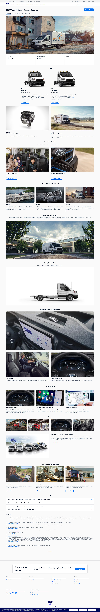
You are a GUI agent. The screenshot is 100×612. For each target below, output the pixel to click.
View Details (25, 102)
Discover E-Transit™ (56, 178)
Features (14, 13)
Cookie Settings (55, 583)
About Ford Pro (9, 579)
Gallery (18, 13)
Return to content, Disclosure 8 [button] (13, 541)
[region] (50, 610)
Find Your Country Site (34, 594)
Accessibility (76, 581)
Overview (8, 13)
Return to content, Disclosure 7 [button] (13, 536)
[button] (16, 425)
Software (18, 4)
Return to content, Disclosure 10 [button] (13, 546)
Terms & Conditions (55, 579)
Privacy (53, 581)
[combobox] (84, 1)
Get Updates (80, 569)
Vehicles (12, 4)
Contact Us (76, 579)
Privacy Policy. (55, 610)
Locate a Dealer (88, 9)
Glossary (30, 579)
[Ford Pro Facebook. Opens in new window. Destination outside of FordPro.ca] (7, 593)
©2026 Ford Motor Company (50, 606)
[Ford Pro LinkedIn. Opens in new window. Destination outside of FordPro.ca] (10, 593)
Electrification (30, 4)
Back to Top (50, 551)
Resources (42, 4)
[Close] (98, 610)
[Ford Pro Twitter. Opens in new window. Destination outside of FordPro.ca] (13, 593)
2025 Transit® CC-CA (26, 13)
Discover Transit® (11, 178)
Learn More (55, 443)
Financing (36, 4)
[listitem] (50, 519)
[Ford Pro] (7, 4)
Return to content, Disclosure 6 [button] (13, 533)
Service (23, 4)
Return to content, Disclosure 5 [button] (13, 531)
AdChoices (76, 583)
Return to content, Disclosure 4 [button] (13, 528)
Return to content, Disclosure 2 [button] (13, 523)
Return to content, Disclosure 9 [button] (13, 544)
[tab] (8, 13)
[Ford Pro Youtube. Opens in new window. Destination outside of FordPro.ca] (16, 593)
